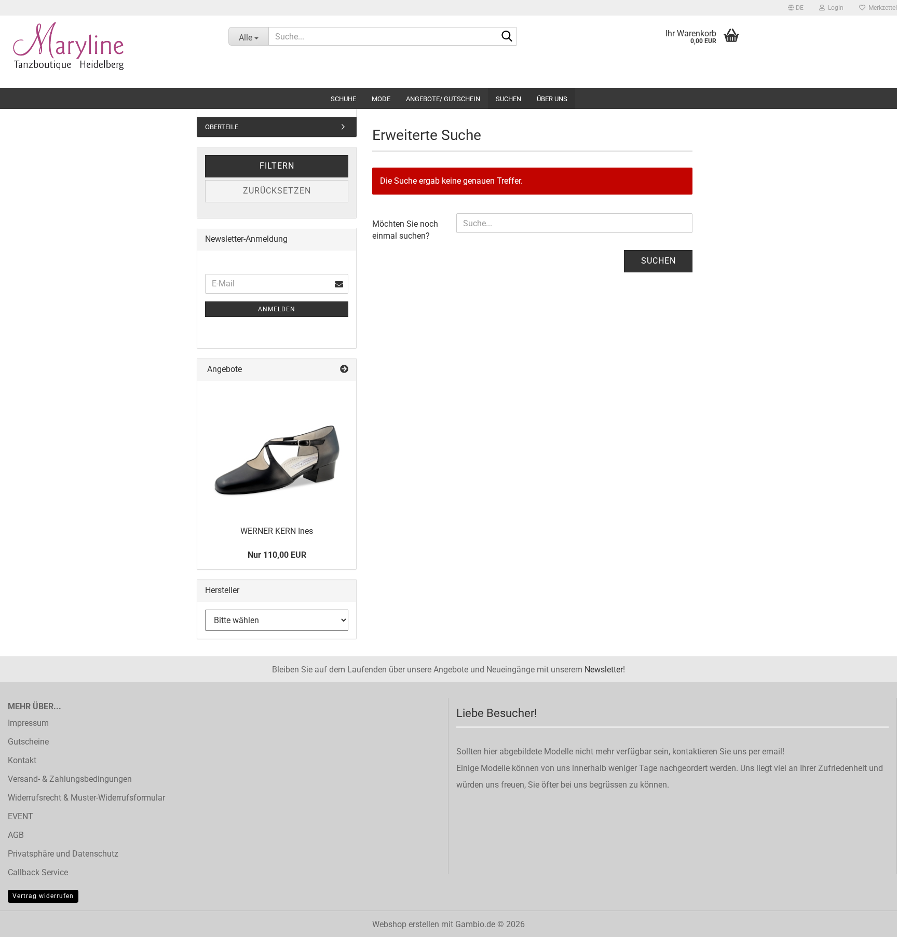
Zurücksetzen (277, 191)
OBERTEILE (221, 127)
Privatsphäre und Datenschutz (63, 854)
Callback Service (38, 872)
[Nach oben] (868, 921)
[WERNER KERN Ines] (276, 450)
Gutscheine (28, 742)
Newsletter (604, 669)
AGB (16, 835)
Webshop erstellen (405, 924)
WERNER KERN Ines (276, 531)
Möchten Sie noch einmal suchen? (405, 230)
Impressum (28, 723)
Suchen (508, 99)
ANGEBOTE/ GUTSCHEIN (443, 99)
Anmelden (276, 309)
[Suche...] (507, 36)
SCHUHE (343, 99)
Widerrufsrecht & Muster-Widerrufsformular (86, 798)
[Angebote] (344, 370)
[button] (795, 8)
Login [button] (834, 7)
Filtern (277, 166)
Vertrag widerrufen (43, 896)
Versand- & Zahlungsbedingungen (70, 779)
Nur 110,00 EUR (277, 555)
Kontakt (22, 760)
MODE (381, 99)
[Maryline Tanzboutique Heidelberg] (106, 52)
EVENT (20, 816)
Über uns (552, 99)
